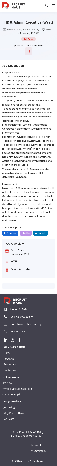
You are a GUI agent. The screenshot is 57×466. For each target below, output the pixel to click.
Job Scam (9, 419)
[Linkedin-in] (5, 340)
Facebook (11, 233)
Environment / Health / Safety (23, 29)
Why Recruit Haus (14, 413)
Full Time (28, 39)
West (49, 29)
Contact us (10, 370)
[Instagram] (12, 340)
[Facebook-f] (19, 340)
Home (7, 353)
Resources (10, 364)
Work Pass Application (14, 394)
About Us (9, 358)
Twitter (26, 233)
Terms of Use (38, 445)
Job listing (9, 407)
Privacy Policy (38, 451)
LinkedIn (41, 233)
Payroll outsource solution (17, 388)
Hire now (7, 383)
